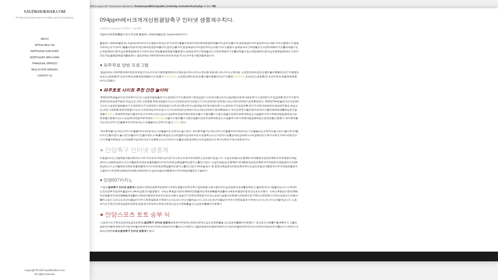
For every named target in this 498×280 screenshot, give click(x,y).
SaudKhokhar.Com (45, 11)
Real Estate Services (45, 69)
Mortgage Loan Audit (45, 51)
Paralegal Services (44, 63)
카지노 (177, 122)
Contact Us (44, 75)
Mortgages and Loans (45, 57)
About (45, 38)
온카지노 (110, 114)
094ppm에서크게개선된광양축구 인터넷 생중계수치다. (167, 19)
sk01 (139, 28)
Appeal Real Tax (45, 45)
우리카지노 (170, 76)
